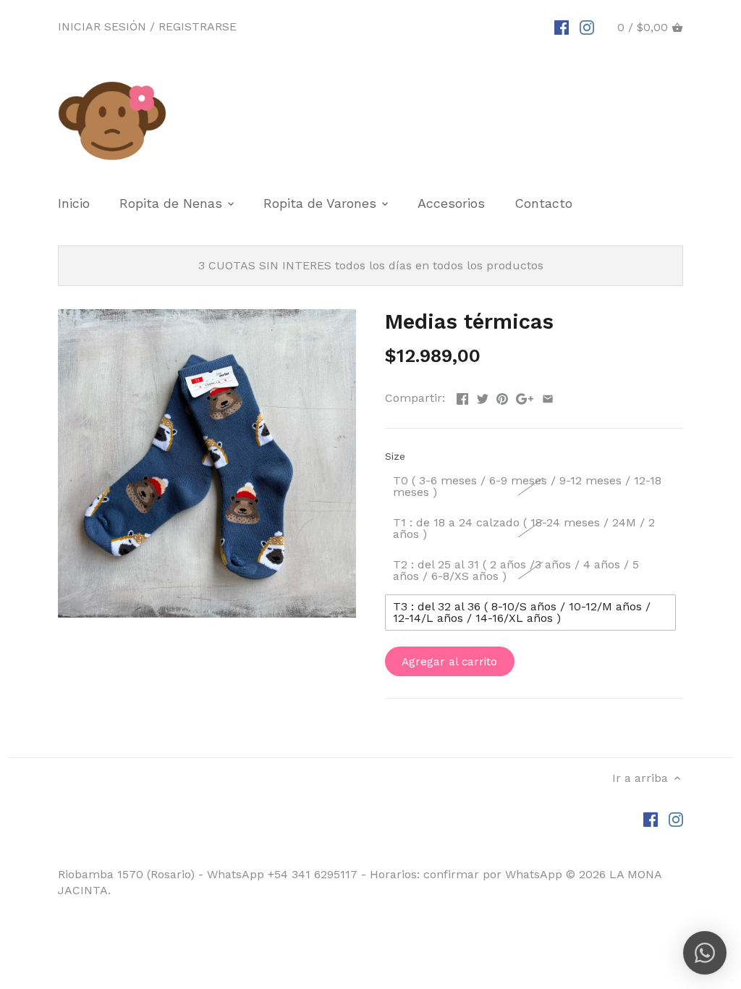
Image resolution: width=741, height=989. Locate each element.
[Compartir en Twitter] (482, 396)
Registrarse (197, 26)
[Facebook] (561, 27)
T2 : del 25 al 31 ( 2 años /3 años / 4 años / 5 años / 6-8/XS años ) (516, 570)
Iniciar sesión (102, 26)
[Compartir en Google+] (524, 396)
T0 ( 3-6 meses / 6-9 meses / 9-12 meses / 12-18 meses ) (527, 486)
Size (395, 456)
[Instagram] (587, 27)
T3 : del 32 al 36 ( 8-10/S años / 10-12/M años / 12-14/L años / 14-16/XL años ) (522, 612)
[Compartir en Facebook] (462, 396)
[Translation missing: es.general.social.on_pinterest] (502, 396)
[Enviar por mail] (548, 396)
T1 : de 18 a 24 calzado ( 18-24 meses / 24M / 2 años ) (524, 528)
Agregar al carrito (449, 661)
